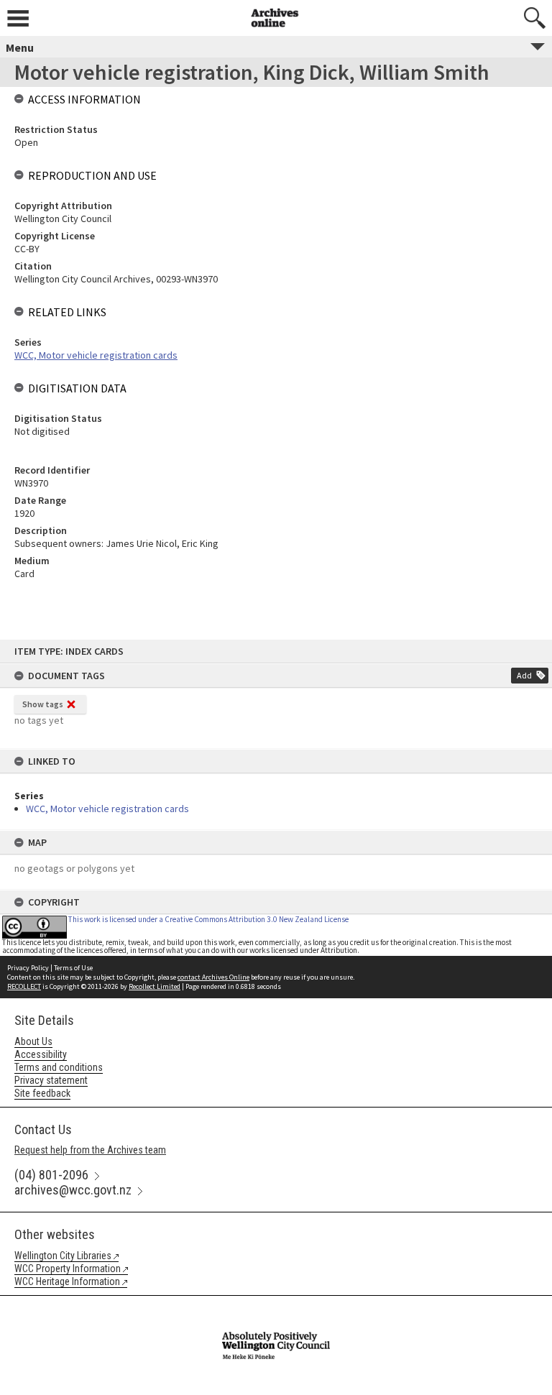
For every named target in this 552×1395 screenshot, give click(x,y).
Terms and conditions (58, 1067)
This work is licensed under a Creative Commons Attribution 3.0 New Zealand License (208, 919)
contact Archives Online (213, 977)
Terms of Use (73, 967)
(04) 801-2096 (51, 1174)
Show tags (42, 704)
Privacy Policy (28, 967)
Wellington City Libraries (62, 1255)
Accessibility (40, 1054)
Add (524, 675)
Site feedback (42, 1093)
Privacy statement (51, 1080)
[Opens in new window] (276, 1305)
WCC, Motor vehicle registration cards (107, 808)
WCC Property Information (67, 1268)
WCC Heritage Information (67, 1281)
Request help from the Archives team (90, 1150)
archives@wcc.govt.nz (73, 1189)
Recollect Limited (154, 986)
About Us (33, 1041)
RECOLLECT (24, 986)
